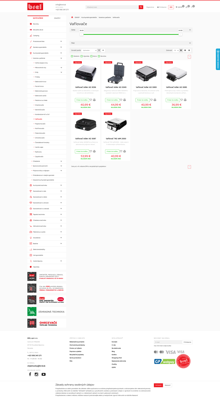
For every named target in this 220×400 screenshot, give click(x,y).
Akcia (95, 56)
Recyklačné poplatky (77, 354)
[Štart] (72, 17)
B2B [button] (171, 7)
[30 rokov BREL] (46, 276)
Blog (113, 351)
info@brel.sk (60, 4)
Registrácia (150, 7)
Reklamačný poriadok (77, 342)
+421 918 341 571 (62, 9)
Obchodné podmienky (77, 345)
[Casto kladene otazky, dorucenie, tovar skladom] (46, 288)
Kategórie (38, 18)
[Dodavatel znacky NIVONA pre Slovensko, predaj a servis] (46, 299)
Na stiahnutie (116, 348)
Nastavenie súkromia (119, 361)
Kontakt (114, 342)
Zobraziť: (169, 50)
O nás (114, 345)
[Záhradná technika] (46, 311)
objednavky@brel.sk (36, 366)
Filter (73, 43)
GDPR (114, 367)
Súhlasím (158, 385)
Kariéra (114, 354)
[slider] (82, 34)
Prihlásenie (162, 7)
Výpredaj (86, 56)
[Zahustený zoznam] (189, 50)
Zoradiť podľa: (76, 50)
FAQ (71, 361)
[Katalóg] (181, 50)
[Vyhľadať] (141, 7)
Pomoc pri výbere (76, 348)
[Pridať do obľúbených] (90, 100)
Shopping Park (117, 358)
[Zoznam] (185, 50)
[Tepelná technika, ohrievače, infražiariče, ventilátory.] (46, 323)
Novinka (103, 56)
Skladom (76, 56)
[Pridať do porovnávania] (94, 100)
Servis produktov (75, 358)
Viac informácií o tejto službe (162, 346)
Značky (57, 18)
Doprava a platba (75, 351)
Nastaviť (167, 385)
